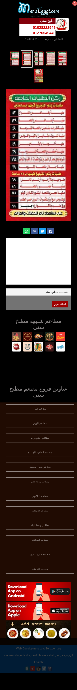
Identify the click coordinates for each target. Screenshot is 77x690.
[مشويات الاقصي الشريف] (49, 347)
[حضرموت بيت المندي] (38, 337)
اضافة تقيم (60, 304)
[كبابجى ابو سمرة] (16, 337)
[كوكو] (16, 347)
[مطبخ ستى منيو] (62, 58)
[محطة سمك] (61, 347)
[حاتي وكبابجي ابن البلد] (27, 347)
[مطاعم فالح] (38, 347)
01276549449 (44, 33)
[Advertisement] (38, 261)
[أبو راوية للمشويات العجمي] (27, 337)
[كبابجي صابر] (49, 337)
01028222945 (44, 27)
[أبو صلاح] (61, 337)
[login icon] (74, 3)
